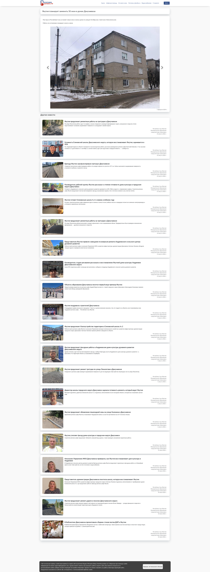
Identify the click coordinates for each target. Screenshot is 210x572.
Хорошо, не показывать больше (152, 566)
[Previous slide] (48, 67)
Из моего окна (122, 3)
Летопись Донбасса (134, 3)
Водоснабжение (146, 3)
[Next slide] (162, 67)
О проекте (156, 3)
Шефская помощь (111, 3)
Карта (103, 3)
